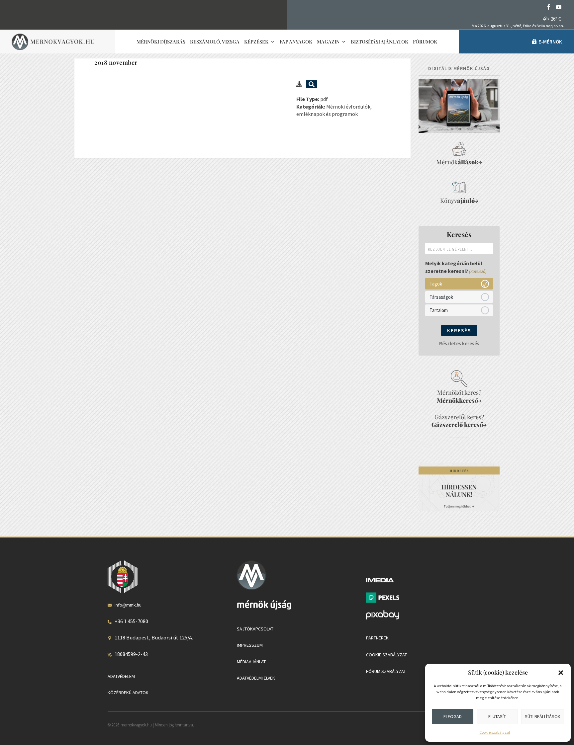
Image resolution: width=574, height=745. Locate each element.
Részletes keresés (459, 343)
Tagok (436, 283)
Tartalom (439, 310)
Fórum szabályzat (386, 671)
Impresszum (250, 645)
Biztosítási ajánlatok (379, 42)
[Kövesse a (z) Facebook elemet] (548, 7)
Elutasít (497, 716)
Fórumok (425, 42)
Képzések (256, 42)
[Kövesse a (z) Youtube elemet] (558, 7)
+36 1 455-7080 (131, 621)
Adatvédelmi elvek (256, 678)
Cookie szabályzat (494, 732)
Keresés (459, 330)
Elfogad (452, 716)
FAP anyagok (296, 42)
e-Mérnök (550, 42)
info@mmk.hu (128, 605)
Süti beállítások (542, 716)
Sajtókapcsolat (255, 629)
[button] (560, 672)
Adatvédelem (121, 676)
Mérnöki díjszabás (161, 42)
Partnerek (377, 638)
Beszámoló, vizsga (214, 42)
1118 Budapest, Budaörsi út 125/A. (154, 637)
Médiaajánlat (251, 662)
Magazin (328, 42)
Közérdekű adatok (128, 693)
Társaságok (441, 296)
